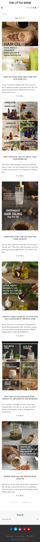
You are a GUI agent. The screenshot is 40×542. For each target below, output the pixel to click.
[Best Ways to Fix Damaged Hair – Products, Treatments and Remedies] (20, 365)
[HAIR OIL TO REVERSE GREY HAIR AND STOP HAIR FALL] (20, 46)
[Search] (38, 7)
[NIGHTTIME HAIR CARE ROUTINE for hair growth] (20, 206)
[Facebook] (11, 529)
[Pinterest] (33, 7)
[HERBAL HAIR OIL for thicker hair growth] (20, 445)
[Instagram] (31, 7)
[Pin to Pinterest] (20, 96)
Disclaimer (9, 536)
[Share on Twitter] (18, 96)
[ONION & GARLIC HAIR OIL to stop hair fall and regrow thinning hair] (20, 285)
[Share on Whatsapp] (23, 96)
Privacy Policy (20, 536)
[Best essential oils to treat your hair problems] (20, 126)
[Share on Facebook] (16, 96)
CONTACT (30, 536)
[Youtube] (35, 7)
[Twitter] (29, 7)
